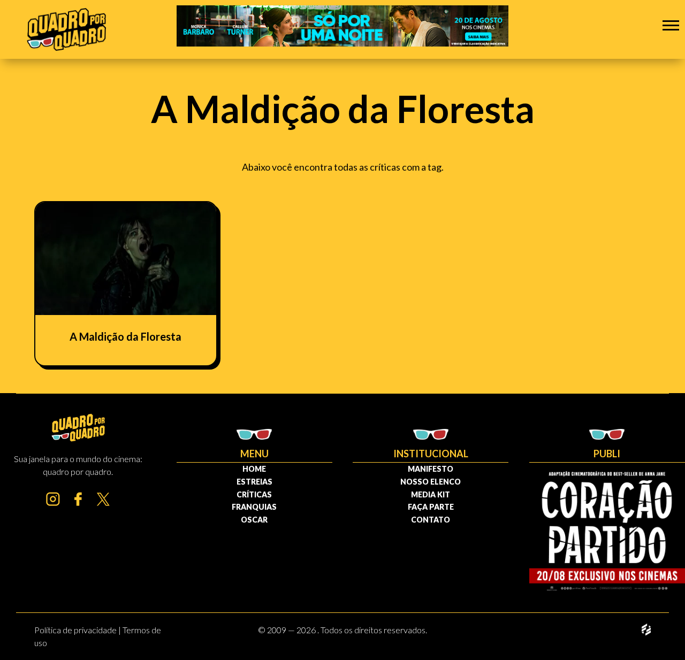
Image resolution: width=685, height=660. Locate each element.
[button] (671, 25)
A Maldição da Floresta (125, 336)
